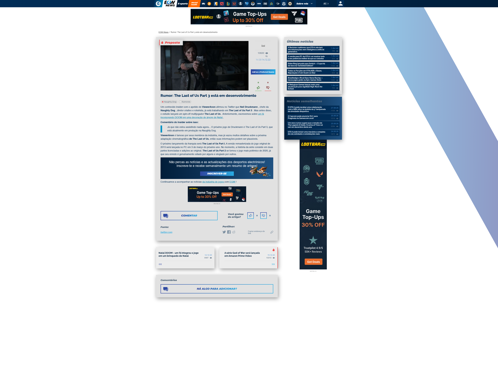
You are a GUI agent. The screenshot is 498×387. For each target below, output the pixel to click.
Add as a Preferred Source (263, 72)
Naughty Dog (170, 102)
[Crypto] (209, 3)
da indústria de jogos (213, 182)
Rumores (186, 102)
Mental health (194, 4)
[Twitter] (224, 232)
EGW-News (163, 32)
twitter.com (166, 232)
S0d (263, 46)
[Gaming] (203, 3)
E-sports (183, 3)
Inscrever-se (217, 173)
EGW (233, 182)
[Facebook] (229, 232)
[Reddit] (233, 232)
